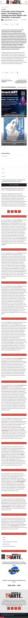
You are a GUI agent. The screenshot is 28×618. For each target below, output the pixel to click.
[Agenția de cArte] (2, 20)
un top (19, 220)
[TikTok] (15, 211)
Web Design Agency (7, 615)
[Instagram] (12, 211)
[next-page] (4, 148)
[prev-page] (2, 148)
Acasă (2, 6)
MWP (13, 615)
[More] (17, 24)
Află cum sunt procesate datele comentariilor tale (12, 190)
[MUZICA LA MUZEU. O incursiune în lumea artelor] (14, 132)
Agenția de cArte (9, 19)
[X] (19, 211)
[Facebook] (8, 211)
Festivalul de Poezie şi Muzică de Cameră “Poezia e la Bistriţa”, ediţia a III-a (21, 81)
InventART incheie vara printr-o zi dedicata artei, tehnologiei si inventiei (14, 115)
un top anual (20, 358)
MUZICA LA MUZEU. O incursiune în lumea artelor (14, 143)
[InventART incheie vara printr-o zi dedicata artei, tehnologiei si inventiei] (14, 103)
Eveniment (6, 6)
